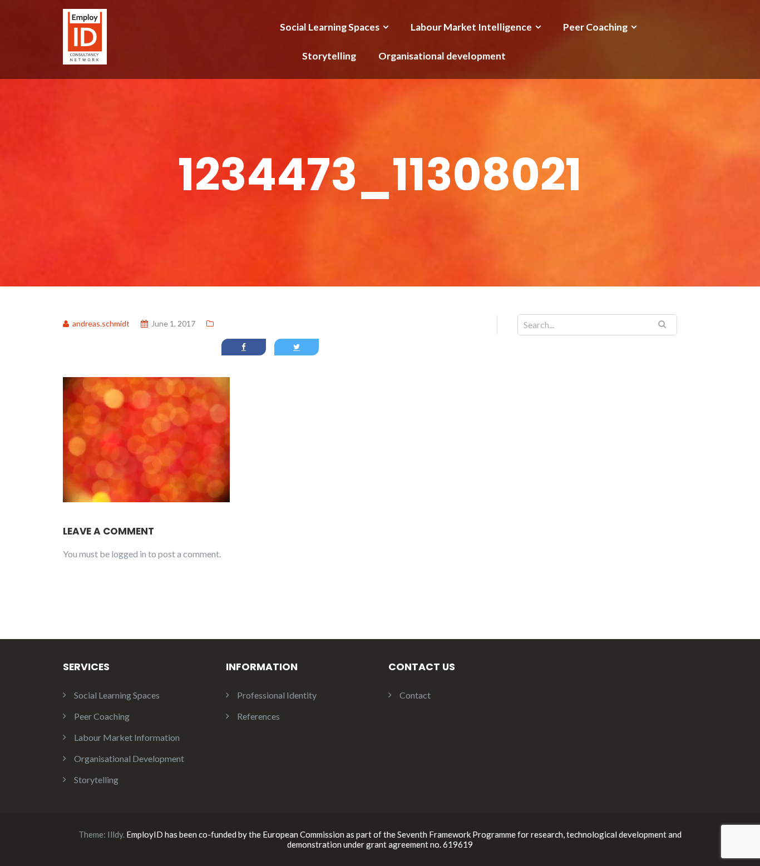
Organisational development (442, 56)
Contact (415, 695)
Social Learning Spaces (329, 27)
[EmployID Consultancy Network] (85, 35)
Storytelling (329, 56)
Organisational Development (129, 758)
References (258, 716)
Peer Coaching (595, 27)
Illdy (115, 834)
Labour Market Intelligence (471, 27)
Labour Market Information (127, 737)
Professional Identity (277, 695)
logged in (128, 553)
